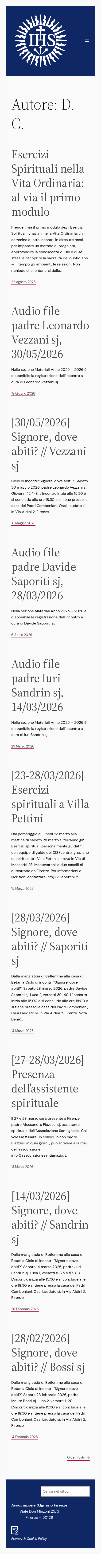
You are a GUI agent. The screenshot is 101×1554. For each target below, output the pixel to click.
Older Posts (78, 1457)
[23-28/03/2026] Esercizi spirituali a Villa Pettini (50, 796)
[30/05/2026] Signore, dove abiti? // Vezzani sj (48, 443)
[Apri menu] (87, 40)
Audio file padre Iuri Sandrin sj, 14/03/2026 (37, 685)
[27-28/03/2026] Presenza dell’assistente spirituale (47, 1081)
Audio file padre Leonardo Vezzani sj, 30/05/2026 (50, 332)
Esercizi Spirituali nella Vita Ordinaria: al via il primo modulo (47, 183)
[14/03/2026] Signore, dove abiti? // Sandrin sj (49, 1217)
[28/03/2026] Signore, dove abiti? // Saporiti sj (49, 939)
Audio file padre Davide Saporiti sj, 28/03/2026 (43, 573)
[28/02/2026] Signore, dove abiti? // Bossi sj (48, 1352)
